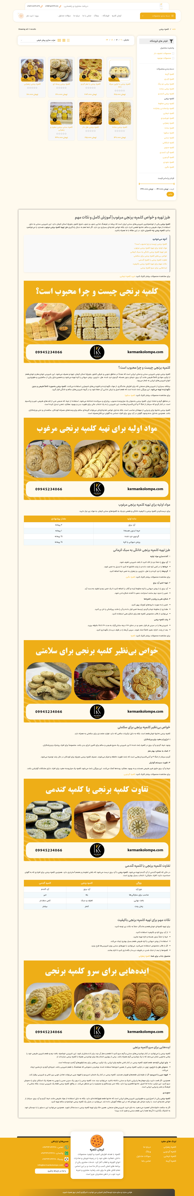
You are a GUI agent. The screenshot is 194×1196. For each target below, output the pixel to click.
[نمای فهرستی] (68, 40)
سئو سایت (116, 1192)
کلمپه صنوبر (169, 147)
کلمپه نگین (169, 167)
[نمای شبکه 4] (59, 40)
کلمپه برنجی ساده (119, 127)
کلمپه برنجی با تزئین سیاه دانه (119, 85)
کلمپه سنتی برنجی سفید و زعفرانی (61, 129)
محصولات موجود (164, 58)
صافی (170, 194)
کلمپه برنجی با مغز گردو (90, 84)
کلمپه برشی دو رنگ (166, 84)
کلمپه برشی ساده (166, 88)
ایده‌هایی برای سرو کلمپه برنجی (153, 267)
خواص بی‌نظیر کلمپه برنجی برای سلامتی (150, 256)
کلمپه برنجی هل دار (90, 127)
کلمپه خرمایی (168, 113)
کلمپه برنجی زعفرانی (32, 84)
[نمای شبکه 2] (64, 40)
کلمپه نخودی (168, 162)
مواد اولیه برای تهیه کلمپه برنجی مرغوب (150, 248)
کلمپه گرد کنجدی (167, 152)
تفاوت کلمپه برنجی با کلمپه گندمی (153, 260)
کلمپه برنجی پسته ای (61, 84)
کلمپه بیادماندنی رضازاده (163, 108)
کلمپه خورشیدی (167, 118)
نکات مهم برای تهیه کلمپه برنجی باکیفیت (150, 264)
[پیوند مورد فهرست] (43, 1147)
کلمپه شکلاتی (168, 142)
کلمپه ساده (169, 128)
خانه (174, 29)
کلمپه (133, 635)
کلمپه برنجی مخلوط (166, 103)
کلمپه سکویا (169, 132)
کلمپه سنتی (169, 137)
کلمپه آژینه (169, 74)
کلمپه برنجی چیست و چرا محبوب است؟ (151, 244)
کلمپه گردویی (168, 157)
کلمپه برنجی (169, 98)
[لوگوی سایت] (161, 6)
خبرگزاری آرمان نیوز (79, 1192)
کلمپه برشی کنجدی (166, 93)
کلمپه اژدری (169, 79)
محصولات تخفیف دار (162, 53)
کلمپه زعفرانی (168, 123)
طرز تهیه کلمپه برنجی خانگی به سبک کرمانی (148, 252)
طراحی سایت (127, 1192)
